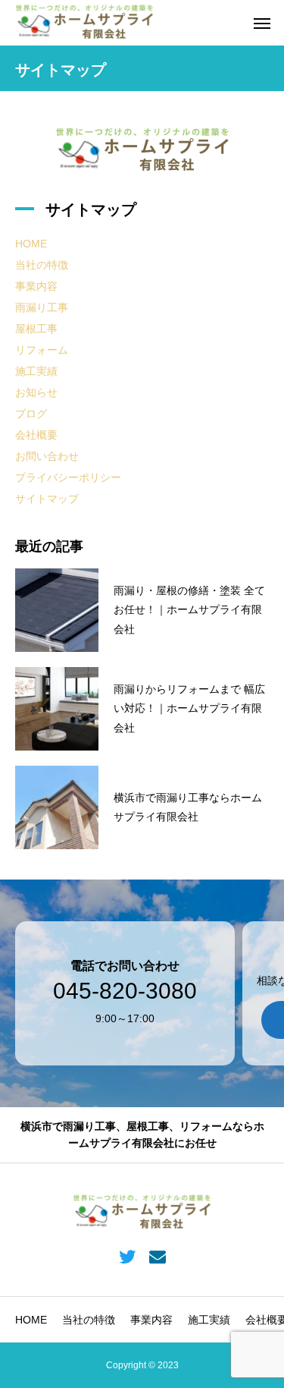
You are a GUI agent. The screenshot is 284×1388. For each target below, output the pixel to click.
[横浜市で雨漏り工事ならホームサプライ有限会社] (84, 23)
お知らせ (36, 392)
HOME (31, 244)
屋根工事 (36, 329)
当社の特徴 (41, 265)
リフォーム (41, 350)
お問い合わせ (47, 456)
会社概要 (36, 435)
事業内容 (36, 286)
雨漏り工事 (41, 307)
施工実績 (36, 371)
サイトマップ (47, 499)
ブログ (31, 414)
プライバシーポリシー (68, 477)
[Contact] (157, 1256)
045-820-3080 (125, 991)
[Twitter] (126, 1256)
